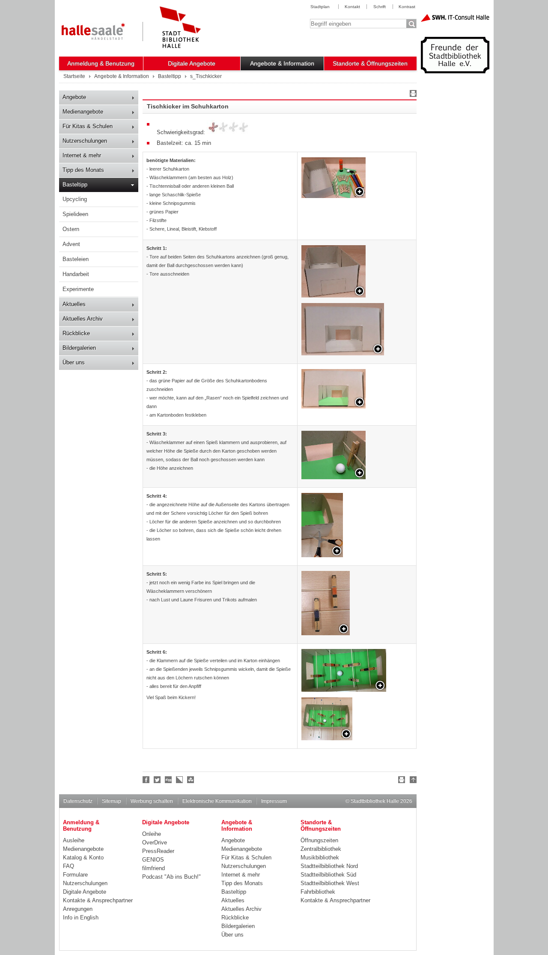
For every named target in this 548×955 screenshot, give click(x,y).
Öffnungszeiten (319, 840)
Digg (169, 779)
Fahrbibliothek (318, 892)
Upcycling (75, 199)
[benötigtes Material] (333, 177)
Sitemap (111, 801)
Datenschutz (77, 801)
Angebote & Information (282, 63)
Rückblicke (76, 333)
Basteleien (76, 259)
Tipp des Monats (83, 170)
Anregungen (77, 909)
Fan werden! (146, 779)
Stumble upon (191, 779)
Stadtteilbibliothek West (330, 883)
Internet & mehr (82, 155)
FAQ (68, 866)
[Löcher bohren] (322, 525)
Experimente (78, 289)
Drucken (412, 94)
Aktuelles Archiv (83, 318)
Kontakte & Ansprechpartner (98, 900)
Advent (71, 244)
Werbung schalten (152, 801)
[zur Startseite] (180, 27)
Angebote (74, 97)
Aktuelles (74, 304)
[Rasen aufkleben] (333, 388)
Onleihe (151, 834)
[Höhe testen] (333, 455)
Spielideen (75, 214)
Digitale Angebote (191, 63)
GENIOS (153, 859)
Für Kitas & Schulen (88, 126)
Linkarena (180, 779)
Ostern (71, 229)
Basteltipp (75, 184)
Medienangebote (83, 111)
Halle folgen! (157, 779)
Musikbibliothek (320, 857)
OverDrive (154, 842)
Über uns (74, 362)
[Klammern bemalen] (325, 603)
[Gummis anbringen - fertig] (326, 718)
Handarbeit (76, 274)
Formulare (75, 874)
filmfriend (153, 868)
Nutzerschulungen (85, 141)
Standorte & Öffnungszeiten (370, 63)
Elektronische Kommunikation (217, 801)
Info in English (80, 917)
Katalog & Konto (83, 857)
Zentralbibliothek (321, 849)
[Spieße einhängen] (343, 670)
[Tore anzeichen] (333, 271)
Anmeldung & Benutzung (100, 63)
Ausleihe (73, 840)
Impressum (274, 801)
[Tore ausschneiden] (342, 329)
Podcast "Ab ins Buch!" (171, 877)
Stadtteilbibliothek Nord (329, 866)
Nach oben (412, 781)
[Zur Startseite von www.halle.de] (93, 31)
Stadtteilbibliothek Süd (328, 874)
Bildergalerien (79, 348)
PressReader (158, 851)
